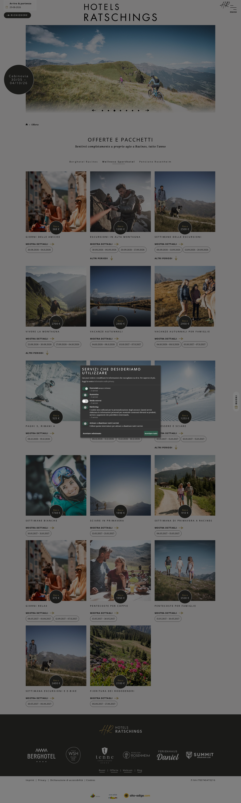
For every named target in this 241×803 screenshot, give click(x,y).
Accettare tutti (151, 433)
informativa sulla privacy (104, 381)
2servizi (94, 403)
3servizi (94, 391)
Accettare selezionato (92, 433)
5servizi (94, 417)
